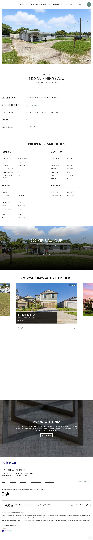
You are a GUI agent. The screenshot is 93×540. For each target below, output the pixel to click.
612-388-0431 (5, 473)
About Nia (13, 482)
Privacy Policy (86, 505)
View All (73, 328)
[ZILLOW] (89, 481)
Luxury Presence (45, 505)
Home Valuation (57, 4)
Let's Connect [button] (46, 435)
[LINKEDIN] (85, 481)
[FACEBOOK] (78, 481)
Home (3, 482)
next (11, 60)
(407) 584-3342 (79, 4)
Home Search (45, 4)
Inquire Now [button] (46, 88)
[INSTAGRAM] (82, 481)
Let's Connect (49, 482)
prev (7, 60)
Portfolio (23, 4)
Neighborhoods (34, 4)
